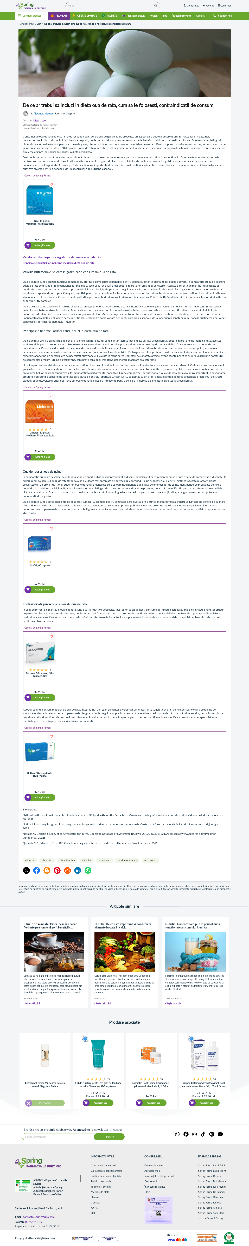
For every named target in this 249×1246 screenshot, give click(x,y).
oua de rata (150, 860)
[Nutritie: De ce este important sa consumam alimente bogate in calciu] (124, 952)
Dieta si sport (40, 120)
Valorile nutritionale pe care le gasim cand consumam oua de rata (62, 257)
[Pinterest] (57, 870)
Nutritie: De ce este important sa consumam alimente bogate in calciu (122, 925)
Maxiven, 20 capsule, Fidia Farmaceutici (40, 674)
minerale (29, 860)
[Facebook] (36, 870)
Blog (39, 24)
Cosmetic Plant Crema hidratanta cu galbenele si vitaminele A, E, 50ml (151, 1085)
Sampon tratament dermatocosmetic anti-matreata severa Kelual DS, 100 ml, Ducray (204, 1085)
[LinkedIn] (77, 870)
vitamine (86, 860)
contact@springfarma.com (39, 1216)
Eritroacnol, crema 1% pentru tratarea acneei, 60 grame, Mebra (45, 1085)
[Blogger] (46, 870)
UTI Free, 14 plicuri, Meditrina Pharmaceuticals (40, 222)
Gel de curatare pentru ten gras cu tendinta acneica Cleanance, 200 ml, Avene (98, 1085)
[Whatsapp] (88, 870)
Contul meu (193, 5)
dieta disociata (67, 860)
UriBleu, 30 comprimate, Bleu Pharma (40, 774)
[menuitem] (59, 16)
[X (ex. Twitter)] (26, 870)
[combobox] (113, 5)
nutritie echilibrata (127, 860)
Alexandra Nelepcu (44, 113)
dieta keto (47, 860)
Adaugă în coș (100, 1103)
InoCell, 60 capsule (40, 565)
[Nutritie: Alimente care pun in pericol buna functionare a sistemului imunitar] (195, 952)
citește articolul (32, 1003)
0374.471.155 (33, 1221)
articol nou (104, 860)
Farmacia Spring (26, 24)
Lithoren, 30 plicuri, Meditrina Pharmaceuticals (40, 434)
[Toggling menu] (31, 15)
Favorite (210, 5)
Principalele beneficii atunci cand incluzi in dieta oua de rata (58, 262)
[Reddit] (67, 870)
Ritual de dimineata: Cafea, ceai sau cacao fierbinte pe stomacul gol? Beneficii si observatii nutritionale (50, 925)
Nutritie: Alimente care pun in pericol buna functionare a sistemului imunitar (192, 925)
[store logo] (39, 6)
